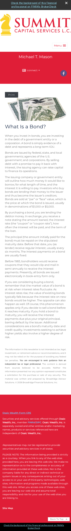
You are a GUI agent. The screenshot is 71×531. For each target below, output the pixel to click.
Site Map (7, 508)
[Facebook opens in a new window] (63, 75)
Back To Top (57, 519)
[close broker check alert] (66, 3)
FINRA (31, 422)
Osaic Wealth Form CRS (16, 412)
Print (11, 94)
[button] (60, 45)
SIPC (38, 422)
